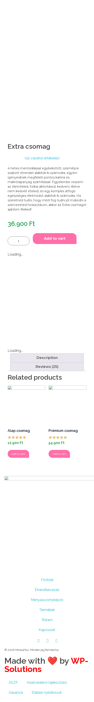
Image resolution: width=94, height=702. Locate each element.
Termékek (47, 610)
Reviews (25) (47, 367)
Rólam (47, 620)
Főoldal (47, 580)
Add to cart (54, 238)
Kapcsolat (47, 630)
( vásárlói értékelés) (42, 158)
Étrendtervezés (47, 590)
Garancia (16, 692)
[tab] (47, 357)
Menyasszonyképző (47, 600)
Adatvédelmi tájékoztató (47, 682)
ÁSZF (13, 682)
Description (47, 358)
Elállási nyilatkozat (47, 692)
